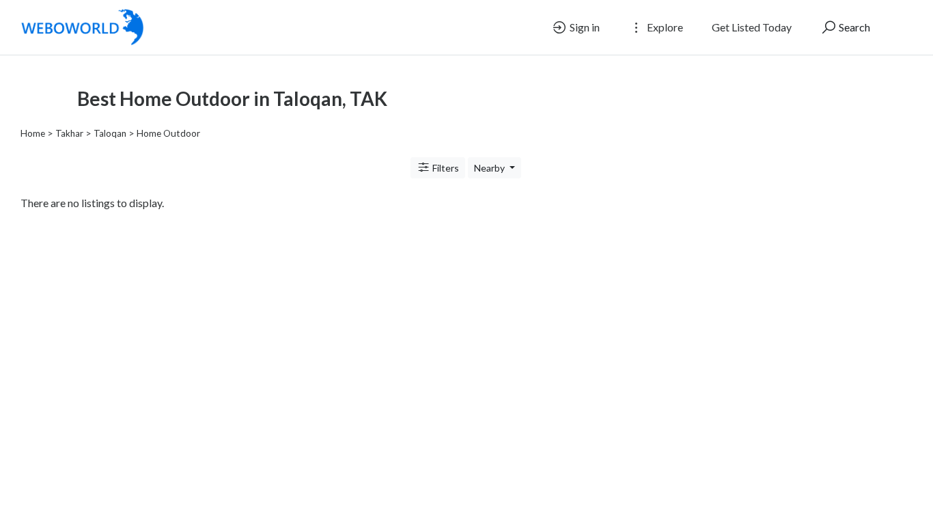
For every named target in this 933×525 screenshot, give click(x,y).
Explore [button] (664, 27)
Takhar (69, 133)
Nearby (490, 168)
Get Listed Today (752, 27)
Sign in (584, 27)
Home (32, 133)
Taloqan (110, 133)
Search (853, 27)
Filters (444, 168)
